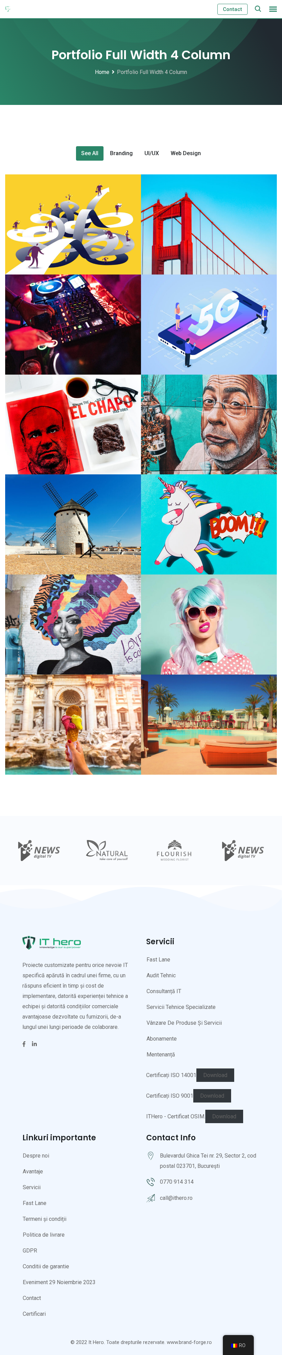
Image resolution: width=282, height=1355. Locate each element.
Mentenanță (161, 1054)
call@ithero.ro (176, 1198)
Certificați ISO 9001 (169, 1096)
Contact (232, 9)
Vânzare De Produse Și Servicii (184, 1023)
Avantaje (33, 1171)
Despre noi (36, 1155)
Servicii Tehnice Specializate (181, 1007)
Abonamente (162, 1038)
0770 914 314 (177, 1182)
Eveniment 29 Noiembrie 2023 (59, 1282)
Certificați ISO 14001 (171, 1075)
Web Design (186, 153)
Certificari (34, 1314)
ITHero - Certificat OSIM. (175, 1116)
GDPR (30, 1250)
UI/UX (151, 153)
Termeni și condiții (44, 1219)
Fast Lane (158, 959)
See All (89, 153)
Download (215, 1075)
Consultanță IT (164, 991)
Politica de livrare (44, 1235)
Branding (121, 153)
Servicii (32, 1187)
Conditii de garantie (46, 1266)
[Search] (258, 9)
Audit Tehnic (161, 975)
